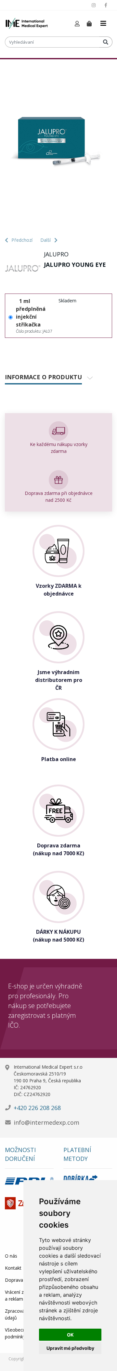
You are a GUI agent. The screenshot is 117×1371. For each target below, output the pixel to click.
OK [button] (70, 1334)
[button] (77, 24)
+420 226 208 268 (37, 1108)
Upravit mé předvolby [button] (70, 1348)
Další (46, 240)
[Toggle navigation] (103, 23)
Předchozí (21, 240)
